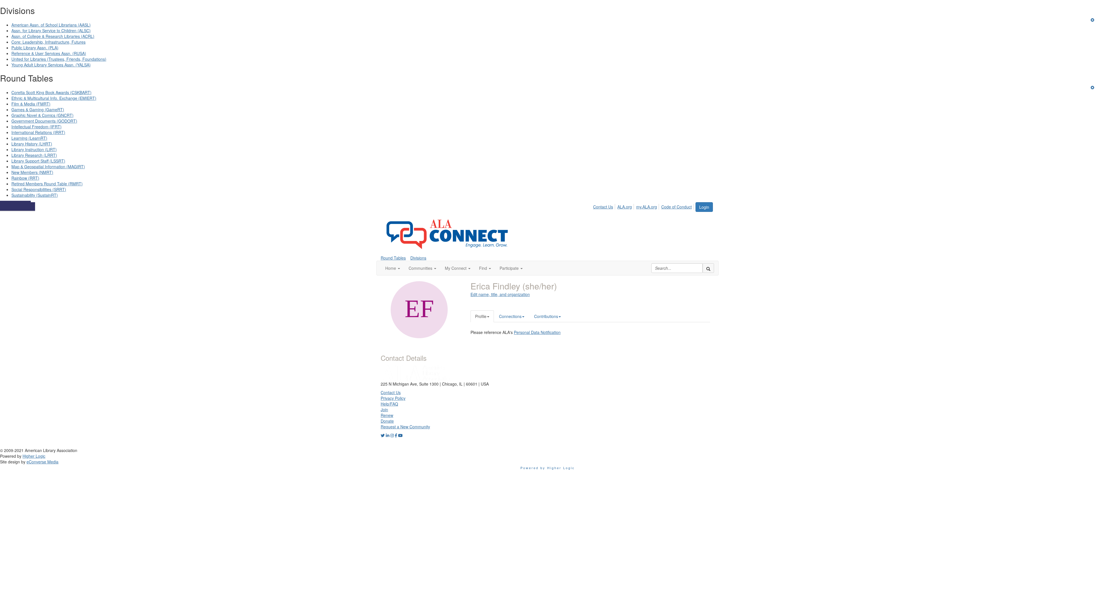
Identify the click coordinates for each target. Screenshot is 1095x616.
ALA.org (624, 207)
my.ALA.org (646, 207)
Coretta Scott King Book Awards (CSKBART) (51, 92)
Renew (387, 415)
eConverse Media (42, 462)
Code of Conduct (676, 207)
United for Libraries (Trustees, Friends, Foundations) (58, 59)
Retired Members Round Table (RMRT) (47, 184)
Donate (387, 421)
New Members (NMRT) (32, 172)
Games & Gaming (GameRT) (37, 109)
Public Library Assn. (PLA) (34, 47)
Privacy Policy (393, 398)
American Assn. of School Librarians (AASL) (51, 25)
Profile (480, 316)
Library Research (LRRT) (34, 155)
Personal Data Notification (537, 332)
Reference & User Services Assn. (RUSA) (48, 53)
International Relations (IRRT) (38, 132)
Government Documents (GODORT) (44, 121)
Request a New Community (405, 426)
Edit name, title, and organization (500, 294)
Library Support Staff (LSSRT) (38, 161)
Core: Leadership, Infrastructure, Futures (48, 42)
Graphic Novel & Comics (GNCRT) (42, 115)
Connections (510, 316)
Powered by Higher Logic (547, 467)
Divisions (418, 258)
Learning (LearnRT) (29, 138)
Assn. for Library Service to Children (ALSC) (51, 30)
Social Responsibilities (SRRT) (38, 189)
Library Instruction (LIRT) (34, 149)
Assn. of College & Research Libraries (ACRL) (52, 36)
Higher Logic (34, 456)
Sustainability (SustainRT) (34, 195)
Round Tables (393, 258)
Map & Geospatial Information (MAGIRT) (48, 166)
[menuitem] (605, 206)
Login (704, 207)
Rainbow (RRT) (25, 178)
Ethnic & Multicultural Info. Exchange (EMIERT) (53, 98)
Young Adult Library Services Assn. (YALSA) (51, 65)
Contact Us (603, 207)
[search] (708, 268)
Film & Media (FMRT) (30, 104)
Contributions (546, 316)
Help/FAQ (389, 404)
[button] (392, 268)
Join (384, 409)
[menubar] (644, 206)
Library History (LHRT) (31, 144)
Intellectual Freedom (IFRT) (36, 126)
